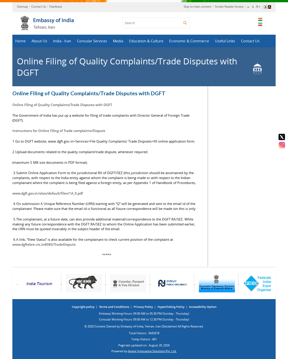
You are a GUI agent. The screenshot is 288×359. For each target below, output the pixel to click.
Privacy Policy (143, 307)
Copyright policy (83, 307)
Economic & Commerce (189, 41)
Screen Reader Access (229, 7)
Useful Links (225, 41)
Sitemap (22, 7)
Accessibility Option (202, 307)
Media (118, 41)
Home (20, 41)
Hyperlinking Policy (171, 307)
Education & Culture (146, 41)
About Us (39, 41)
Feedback (55, 7)
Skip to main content (198, 7)
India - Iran (62, 41)
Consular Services (92, 41)
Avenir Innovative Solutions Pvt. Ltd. (152, 351)
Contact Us (38, 7)
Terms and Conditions (114, 307)
